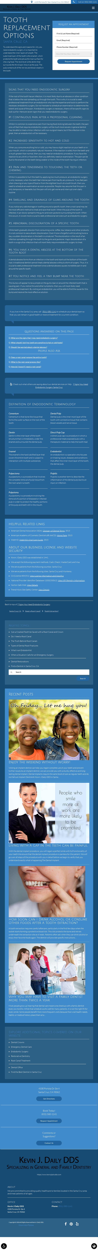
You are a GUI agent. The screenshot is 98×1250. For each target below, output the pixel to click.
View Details (32, 585)
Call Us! (87, 2)
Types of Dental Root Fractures (24, 645)
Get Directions (49, 1099)
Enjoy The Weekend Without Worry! (39, 762)
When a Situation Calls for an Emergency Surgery (32, 655)
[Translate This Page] (94, 1246)
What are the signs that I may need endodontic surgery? (34, 338)
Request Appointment (49, 1121)
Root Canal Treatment (20, 1060)
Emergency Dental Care (21, 1047)
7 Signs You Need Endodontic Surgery (33, 604)
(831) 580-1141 (49, 311)
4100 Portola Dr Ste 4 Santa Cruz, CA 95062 (51, 2)
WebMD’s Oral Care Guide (31, 540)
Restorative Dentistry (20, 1056)
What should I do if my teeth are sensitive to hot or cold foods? (37, 342)
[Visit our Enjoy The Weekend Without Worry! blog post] (49, 759)
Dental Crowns (17, 1042)
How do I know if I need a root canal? (26, 367)
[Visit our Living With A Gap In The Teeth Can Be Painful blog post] (49, 843)
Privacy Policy (23, 1225)
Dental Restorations (20, 661)
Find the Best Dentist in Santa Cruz (26, 1072)
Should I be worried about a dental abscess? (29, 347)
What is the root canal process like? (26, 362)
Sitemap (31, 1225)
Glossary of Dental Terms (54, 530)
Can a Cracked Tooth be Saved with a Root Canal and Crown (37, 632)
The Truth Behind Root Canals (24, 641)
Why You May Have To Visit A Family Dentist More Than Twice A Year (46, 998)
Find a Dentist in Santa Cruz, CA (25, 666)
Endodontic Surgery (19, 1051)
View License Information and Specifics (47, 576)
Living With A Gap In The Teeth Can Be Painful (48, 845)
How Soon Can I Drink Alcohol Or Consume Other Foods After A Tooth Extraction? (48, 921)
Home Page (62, 535)
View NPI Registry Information (71, 580)
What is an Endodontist (21, 650)
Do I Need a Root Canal (21, 636)
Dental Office (17, 1067)
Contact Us (49, 1143)
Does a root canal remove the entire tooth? (29, 357)
